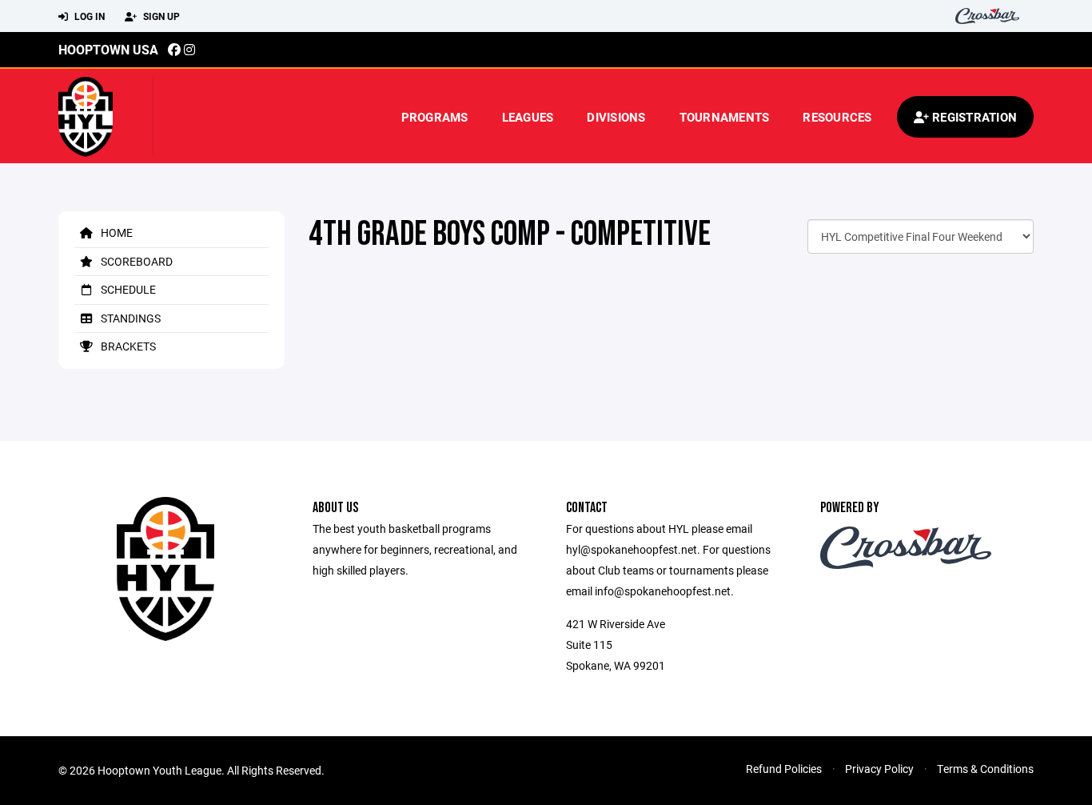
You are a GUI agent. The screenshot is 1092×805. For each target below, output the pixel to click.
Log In (88, 16)
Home (115, 232)
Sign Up (160, 16)
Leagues (528, 117)
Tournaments (725, 117)
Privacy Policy (879, 768)
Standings (129, 318)
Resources (837, 117)
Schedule (127, 289)
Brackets (127, 346)
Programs (434, 117)
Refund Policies (784, 768)
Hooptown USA (108, 49)
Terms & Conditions (985, 768)
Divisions (616, 117)
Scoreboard (135, 261)
